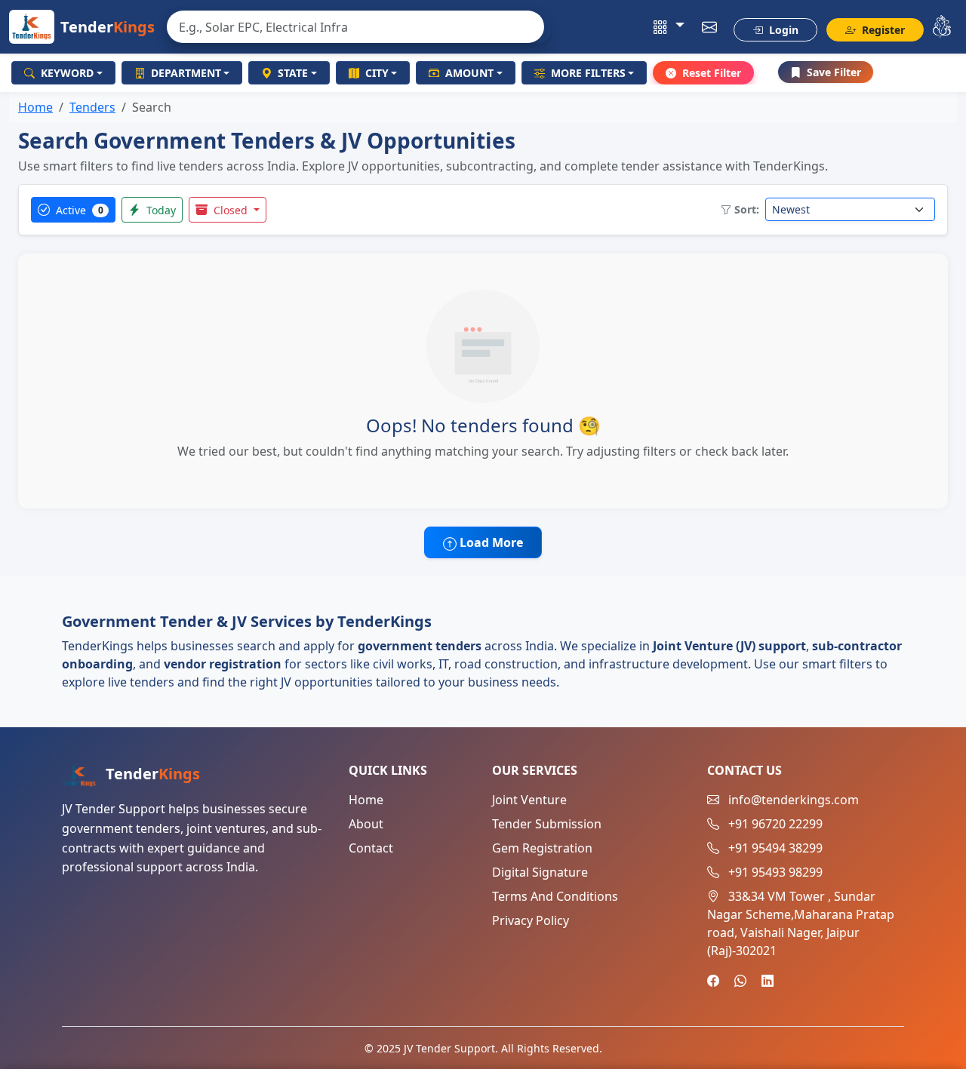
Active (78, 210)
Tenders (92, 107)
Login (782, 30)
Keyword (67, 73)
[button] (669, 27)
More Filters (588, 73)
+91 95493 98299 (775, 872)
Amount (469, 73)
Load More (490, 542)
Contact (371, 848)
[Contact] (709, 27)
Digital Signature (540, 872)
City (377, 73)
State (293, 73)
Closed (231, 210)
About (366, 824)
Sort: (746, 209)
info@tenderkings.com (793, 799)
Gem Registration (542, 848)
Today (159, 210)
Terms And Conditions (555, 896)
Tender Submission (546, 824)
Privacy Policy (530, 920)
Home (35, 107)
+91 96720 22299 (775, 824)
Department (186, 73)
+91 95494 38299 (775, 848)
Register (882, 30)
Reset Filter (711, 73)
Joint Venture (529, 799)
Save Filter (834, 72)
